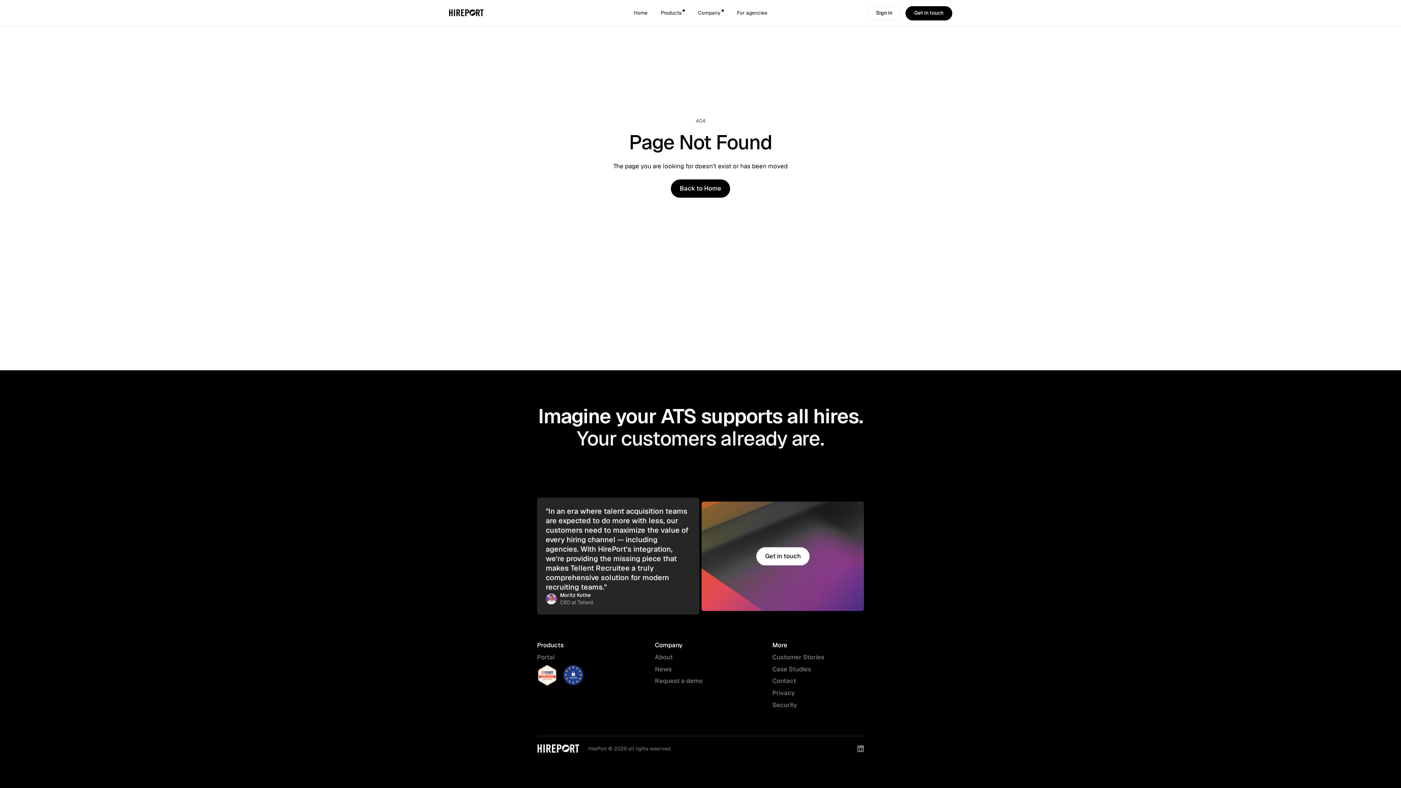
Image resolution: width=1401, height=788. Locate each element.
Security (785, 705)
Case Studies (791, 669)
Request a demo (679, 681)
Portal (546, 657)
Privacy (783, 693)
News (663, 669)
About (664, 657)
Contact (784, 681)
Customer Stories (798, 657)
